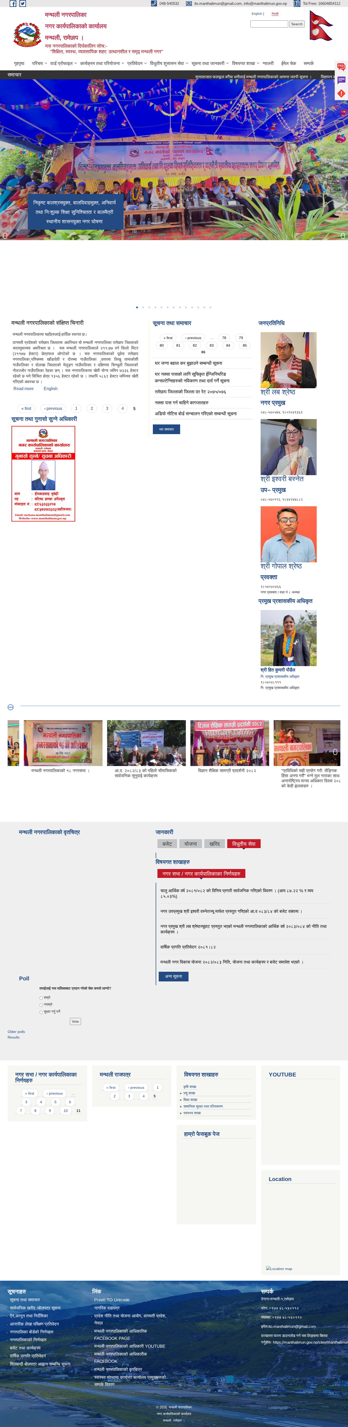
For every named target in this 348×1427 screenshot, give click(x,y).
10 (66, 1111)
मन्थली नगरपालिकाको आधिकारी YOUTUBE (129, 1346)
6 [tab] (167, 307)
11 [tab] (198, 307)
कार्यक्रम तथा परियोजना (100, 63)
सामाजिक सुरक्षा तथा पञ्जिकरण (203, 1106)
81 (178, 345)
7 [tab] (173, 307)
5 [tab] (161, 307)
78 (224, 338)
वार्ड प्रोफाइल (61, 63)
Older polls (16, 1032)
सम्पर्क (309, 63)
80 (162, 345)
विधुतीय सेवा (244, 844)
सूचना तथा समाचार (25, 1300)
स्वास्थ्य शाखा (192, 1113)
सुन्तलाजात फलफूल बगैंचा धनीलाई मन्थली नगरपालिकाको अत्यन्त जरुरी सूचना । (222, 77)
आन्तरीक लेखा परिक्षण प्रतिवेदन (34, 1324)
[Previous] (5, 235)
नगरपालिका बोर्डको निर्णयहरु (31, 1332)
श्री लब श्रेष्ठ (278, 392)
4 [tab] (155, 307)
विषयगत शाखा (243, 63)
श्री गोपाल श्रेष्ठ (281, 566)
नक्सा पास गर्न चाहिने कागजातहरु (181, 402)
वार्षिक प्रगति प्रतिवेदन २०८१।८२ (188, 947)
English (257, 14)
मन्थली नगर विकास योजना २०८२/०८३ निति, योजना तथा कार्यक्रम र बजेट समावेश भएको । (232, 962)
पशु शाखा (189, 1093)
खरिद (214, 844)
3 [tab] (149, 307)
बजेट (167, 844)
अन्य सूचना (173, 976)
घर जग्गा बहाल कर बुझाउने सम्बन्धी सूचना (188, 363)
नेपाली (275, 14)
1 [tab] (137, 307)
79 (241, 338)
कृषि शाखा (189, 1087)
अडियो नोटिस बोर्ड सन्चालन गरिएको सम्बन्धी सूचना (196, 413)
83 (212, 345)
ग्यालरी (268, 63)
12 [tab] (204, 307)
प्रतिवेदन (134, 63)
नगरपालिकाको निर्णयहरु (28, 1340)
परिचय (37, 63)
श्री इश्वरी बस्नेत (282, 479)
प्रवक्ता (269, 577)
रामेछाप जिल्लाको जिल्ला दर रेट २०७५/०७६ (190, 391)
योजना (190, 844)
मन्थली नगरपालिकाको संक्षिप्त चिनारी (48, 323)
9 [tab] (186, 307)
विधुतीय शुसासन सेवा (167, 63)
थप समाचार (166, 429)
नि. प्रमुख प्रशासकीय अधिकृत (280, 676)
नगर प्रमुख (273, 402)
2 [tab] (143, 307)
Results (14, 1037)
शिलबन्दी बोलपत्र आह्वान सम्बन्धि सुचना (40, 1364)
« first (26, 408)
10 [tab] (192, 307)
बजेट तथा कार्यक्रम (25, 1348)
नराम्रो (48, 1004)
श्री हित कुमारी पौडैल (278, 669)
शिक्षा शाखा (190, 1100)
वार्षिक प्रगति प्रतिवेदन (28, 1356)
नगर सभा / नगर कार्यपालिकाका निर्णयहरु (201, 874)
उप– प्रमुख (273, 489)
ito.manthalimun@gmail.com (292, 1326)
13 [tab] (210, 307)
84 (228, 345)
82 (195, 345)
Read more (24, 388)
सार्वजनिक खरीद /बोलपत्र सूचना (35, 1308)
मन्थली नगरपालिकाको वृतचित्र (118, 1369)
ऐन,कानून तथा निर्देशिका (29, 1316)
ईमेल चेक (288, 63)
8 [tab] (180, 307)
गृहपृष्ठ (19, 63)
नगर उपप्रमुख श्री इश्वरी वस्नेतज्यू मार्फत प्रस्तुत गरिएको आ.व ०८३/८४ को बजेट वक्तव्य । (231, 911)
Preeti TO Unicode (111, 1300)
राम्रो (47, 997)
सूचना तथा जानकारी (208, 63)
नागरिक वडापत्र (106, 1308)
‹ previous (53, 408)
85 (245, 345)
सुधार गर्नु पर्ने (52, 1011)
